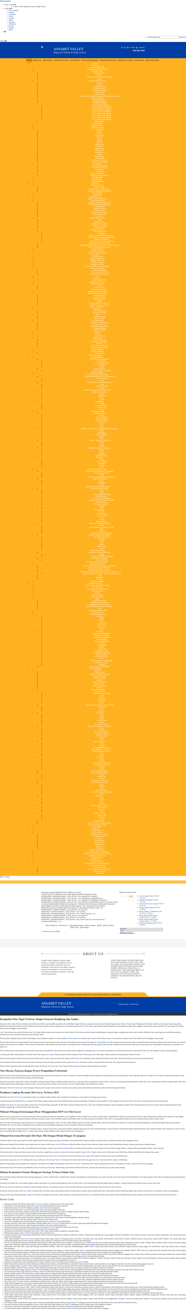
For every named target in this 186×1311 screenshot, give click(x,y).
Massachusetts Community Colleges (101, 527)
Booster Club (99, 684)
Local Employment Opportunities (97, 852)
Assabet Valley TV (97, 831)
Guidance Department (97, 201)
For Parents (99, 172)
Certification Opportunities (99, 326)
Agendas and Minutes (99, 104)
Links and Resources (99, 686)
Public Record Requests (97, 856)
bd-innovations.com (74, 1038)
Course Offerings (99, 295)
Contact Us (99, 216)
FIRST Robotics (99, 742)
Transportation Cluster (97, 550)
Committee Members (99, 102)
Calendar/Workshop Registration (99, 204)
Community (95, 829)
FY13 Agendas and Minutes (101, 119)
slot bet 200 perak (62, 1144)
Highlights (101, 396)
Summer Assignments (97, 258)
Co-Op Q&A (101, 361)
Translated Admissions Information (99, 191)
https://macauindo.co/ (18, 1215)
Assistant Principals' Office (97, 81)
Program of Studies (97, 264)
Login (153, 37)
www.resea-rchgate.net (42, 1204)
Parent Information (99, 231)
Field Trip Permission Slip (97, 610)
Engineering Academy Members (99, 568)
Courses (99, 286)
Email (142, 1003)
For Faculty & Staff (99, 168)
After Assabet (101, 516)
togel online (86, 1152)
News (102, 425)
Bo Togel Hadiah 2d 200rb (104, 1042)
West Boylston (99, 156)
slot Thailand (64, 1148)
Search (157, 37)
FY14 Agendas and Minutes (101, 117)
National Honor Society (99, 782)
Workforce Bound (99, 208)
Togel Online (55, 1160)
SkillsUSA (99, 796)
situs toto (79, 1058)
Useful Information (101, 421)
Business (97, 278)
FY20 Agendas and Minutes (101, 106)
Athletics (97, 670)
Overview (99, 83)
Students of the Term (97, 260)
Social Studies (97, 338)
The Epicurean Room (101, 473)
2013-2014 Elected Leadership (101, 792)
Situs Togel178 (28, 1191)
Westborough (99, 158)
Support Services (99, 871)
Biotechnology (100, 510)
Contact (99, 79)
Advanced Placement (97, 268)
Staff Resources (97, 177)
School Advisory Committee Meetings (99, 77)
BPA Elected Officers (101, 732)
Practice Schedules (99, 678)
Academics (95, 255)
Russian (11, 28)
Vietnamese (12, 24)
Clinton (99, 139)
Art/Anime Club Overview (101, 693)
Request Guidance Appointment (99, 202)
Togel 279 (22, 1208)
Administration (97, 123)
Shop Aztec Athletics (99, 682)
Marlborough (99, 144)
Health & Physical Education (97, 293)
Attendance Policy (99, 87)
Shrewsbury (99, 150)
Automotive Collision (101, 635)
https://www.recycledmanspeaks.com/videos (63, 1223)
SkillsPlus (101, 365)
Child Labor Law (97, 612)
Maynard (99, 146)
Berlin (99, 131)
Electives (102, 628)
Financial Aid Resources (99, 212)
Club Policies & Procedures (101, 763)
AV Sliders (99, 713)
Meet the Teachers (99, 330)
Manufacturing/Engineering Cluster (97, 487)
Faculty (123, 47)
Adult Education (95, 860)
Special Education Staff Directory (99, 247)
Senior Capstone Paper (99, 289)
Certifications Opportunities (101, 498)
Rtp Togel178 (36, 1206)
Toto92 (91, 1246)
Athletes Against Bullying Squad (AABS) (99, 705)
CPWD (101, 647)
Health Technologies (99, 479)
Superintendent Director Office (97, 69)
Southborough (99, 152)
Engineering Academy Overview (99, 570)
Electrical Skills (101, 419)
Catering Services (99, 842)
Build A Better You (99, 280)
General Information (99, 270)
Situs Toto (146, 1082)
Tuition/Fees (99, 873)
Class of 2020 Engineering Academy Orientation (99, 566)
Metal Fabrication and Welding (99, 535)
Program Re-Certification (99, 322)
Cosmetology (99, 402)
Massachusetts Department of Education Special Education (99, 245)
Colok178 (27, 1233)
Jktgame (132, 1295)
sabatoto (61, 1187)
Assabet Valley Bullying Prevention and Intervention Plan (99, 96)
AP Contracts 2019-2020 (99, 272)
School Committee (97, 98)
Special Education (97, 230)
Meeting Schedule (99, 100)
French (11, 16)
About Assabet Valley (97, 67)
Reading (97, 332)
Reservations (99, 840)
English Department (97, 284)
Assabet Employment (97, 173)
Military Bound (99, 210)
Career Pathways (101, 496)
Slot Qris (29, 1140)
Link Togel (4, 1032)
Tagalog (11, 22)
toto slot (76, 1062)
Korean (11, 26)
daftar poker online (38, 1231)
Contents (102, 388)
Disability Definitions (101, 239)
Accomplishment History (101, 747)
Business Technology (99, 392)
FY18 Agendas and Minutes (101, 110)
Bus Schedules (97, 587)
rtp (22, 1116)
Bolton (99, 133)
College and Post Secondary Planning (101, 500)
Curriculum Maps (99, 297)
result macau (18, 1088)
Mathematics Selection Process (99, 604)
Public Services (97, 858)
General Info (101, 699)
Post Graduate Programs (97, 865)
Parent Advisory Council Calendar (101, 241)
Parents (132, 47)
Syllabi (99, 301)
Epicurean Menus (99, 836)
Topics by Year (99, 287)
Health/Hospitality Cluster (97, 469)
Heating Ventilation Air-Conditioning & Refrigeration (99, 429)
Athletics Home (99, 672)
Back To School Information (97, 199)
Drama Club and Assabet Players (99, 823)
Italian (11, 20)
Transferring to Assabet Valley (99, 189)
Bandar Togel (71, 1308)
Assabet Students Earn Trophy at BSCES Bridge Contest (101, 573)
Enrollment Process (99, 867)
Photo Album (101, 546)
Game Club (99, 757)
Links (102, 380)
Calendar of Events (101, 734)
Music (97, 315)
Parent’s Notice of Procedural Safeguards (102, 237)
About (101, 492)
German (11, 18)
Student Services (95, 197)
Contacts (99, 85)
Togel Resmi (17, 1306)
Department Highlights (99, 342)
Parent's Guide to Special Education (101, 235)
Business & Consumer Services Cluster (97, 390)
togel (53, 1167)
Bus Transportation (97, 129)
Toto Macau (64, 1075)
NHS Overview (101, 790)
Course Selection (97, 249)
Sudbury (99, 154)
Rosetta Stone (99, 353)
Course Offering (101, 378)
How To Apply (97, 193)
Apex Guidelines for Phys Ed (99, 303)
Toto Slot (14, 1125)
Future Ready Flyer (99, 214)
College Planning (99, 328)
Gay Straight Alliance (99, 771)
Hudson (99, 141)
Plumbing (99, 458)
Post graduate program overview (99, 869)
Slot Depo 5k (11, 1105)
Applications (97, 195)
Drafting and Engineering (101, 653)
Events (99, 838)
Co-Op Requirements (101, 363)
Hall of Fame (97, 827)
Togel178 (30, 1195)
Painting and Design (101, 662)
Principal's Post (99, 73)
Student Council (99, 813)
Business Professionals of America (99, 726)
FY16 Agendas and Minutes (101, 114)
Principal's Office (97, 71)
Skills (102, 529)
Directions (99, 848)
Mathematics (97, 309)
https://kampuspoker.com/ (45, 1227)
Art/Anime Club (99, 691)
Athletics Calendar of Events (99, 674)
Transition (101, 233)
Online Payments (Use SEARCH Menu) (97, 854)
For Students (99, 170)
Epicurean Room (97, 832)
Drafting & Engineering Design (99, 523)
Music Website (100, 318)
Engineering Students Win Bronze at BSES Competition (99, 572)
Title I (97, 599)
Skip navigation (5, 1)
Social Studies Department (99, 345)
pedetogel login (90, 1051)
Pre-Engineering (97, 320)
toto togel (55, 1066)
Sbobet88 (101, 1293)
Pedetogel (38, 1221)
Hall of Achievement (97, 850)
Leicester (99, 143)
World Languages (97, 351)
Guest (149, 37)
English (101, 618)
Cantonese (12, 14)
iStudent (97, 593)
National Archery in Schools (99, 305)
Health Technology (101, 657)
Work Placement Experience (99, 359)
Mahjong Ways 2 (21, 1101)
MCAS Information (99, 313)
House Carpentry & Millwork (99, 440)
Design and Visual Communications (99, 382)
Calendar (102, 423)
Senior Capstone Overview (101, 371)
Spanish (11, 12)
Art (97, 276)
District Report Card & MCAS (97, 589)
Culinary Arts (101, 649)
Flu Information (99, 228)
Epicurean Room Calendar (99, 834)
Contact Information (99, 601)
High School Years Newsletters (99, 243)
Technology (97, 164)
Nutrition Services (97, 127)
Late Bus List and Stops (99, 160)
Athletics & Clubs (95, 668)
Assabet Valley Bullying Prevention (97, 585)
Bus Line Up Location (99, 162)
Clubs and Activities (97, 689)
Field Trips (99, 577)
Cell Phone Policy (99, 88)
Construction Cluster (97, 411)
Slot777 (25, 1131)
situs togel (26, 1225)
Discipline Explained (99, 90)
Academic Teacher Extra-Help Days (97, 266)
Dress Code (99, 92)
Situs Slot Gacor (16, 1097)
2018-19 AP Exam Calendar (99, 274)
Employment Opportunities (99, 175)
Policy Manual (99, 121)
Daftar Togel (88, 1026)
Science (97, 334)
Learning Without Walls (97, 614)
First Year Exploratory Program (97, 562)
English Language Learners (97, 291)
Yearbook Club (99, 821)
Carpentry (101, 643)
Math (101, 620)
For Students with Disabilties (99, 666)
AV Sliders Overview (101, 724)
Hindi (10, 30)
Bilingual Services (97, 251)
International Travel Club (99, 780)
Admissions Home (97, 185)
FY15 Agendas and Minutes (101, 115)
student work (101, 407)
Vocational (99, 631)
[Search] (183, 37)
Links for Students (97, 597)
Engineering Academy (97, 282)
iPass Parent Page (97, 591)
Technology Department (99, 166)
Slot (13, 1229)
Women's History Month (99, 347)
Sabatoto (84, 1254)
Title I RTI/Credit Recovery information (99, 606)
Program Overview (99, 324)
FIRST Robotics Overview (101, 751)
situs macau (30, 1239)
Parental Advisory (99, 299)
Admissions (95, 183)
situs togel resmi (96, 1242)
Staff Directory (97, 179)
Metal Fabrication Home (101, 537)
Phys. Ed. (101, 626)
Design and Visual (101, 651)
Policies (99, 75)
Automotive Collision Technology (99, 552)
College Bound (99, 206)
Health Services (99, 222)
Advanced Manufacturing (99, 488)
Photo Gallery (99, 844)
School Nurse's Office (97, 218)
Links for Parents (97, 595)
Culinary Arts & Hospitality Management (99, 471)
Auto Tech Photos (101, 560)
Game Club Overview (101, 765)
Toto (141, 1177)
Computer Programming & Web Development (99, 376)
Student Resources (101, 456)
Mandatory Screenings (99, 224)
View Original (13, 10)
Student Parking (99, 94)
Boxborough (99, 135)
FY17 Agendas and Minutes (101, 112)
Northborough (99, 148)
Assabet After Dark (97, 861)
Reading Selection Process (99, 602)
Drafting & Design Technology (101, 533)
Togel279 (15, 1281)
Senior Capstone (99, 369)
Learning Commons (97, 262)
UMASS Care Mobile (99, 226)
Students (142, 47)
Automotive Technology (99, 558)
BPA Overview (101, 736)
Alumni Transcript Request (97, 253)
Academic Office (97, 257)
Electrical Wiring (99, 413)
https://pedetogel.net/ (59, 1217)
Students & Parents (95, 583)
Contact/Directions (97, 181)
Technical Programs (95, 355)
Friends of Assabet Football (97, 825)
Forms (99, 220)
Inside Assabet (99, 187)
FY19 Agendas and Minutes (101, 108)
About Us (95, 65)
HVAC (101, 659)
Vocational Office (97, 357)
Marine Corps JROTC (97, 307)
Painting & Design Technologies (99, 448)
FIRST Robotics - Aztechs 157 (101, 749)
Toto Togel (49, 1054)
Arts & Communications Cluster (97, 374)
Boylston (99, 137)
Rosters (99, 680)
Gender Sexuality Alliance (99, 773)
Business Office (97, 125)
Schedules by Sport (99, 676)
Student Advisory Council (99, 805)
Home (95, 63)
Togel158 (27, 1210)
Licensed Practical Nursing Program (97, 863)
